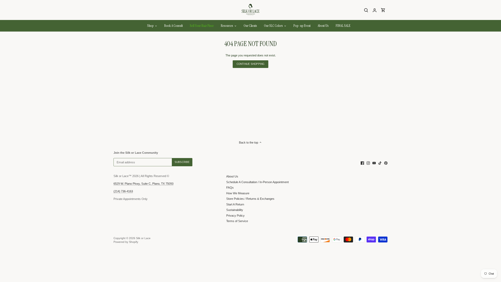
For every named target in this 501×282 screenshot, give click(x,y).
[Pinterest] (385, 163)
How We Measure (237, 193)
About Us (232, 176)
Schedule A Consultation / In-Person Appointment (257, 182)
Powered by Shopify (126, 241)
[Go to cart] (383, 10)
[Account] (374, 10)
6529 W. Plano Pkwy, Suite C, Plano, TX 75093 (143, 183)
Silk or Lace (143, 238)
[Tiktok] (380, 163)
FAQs (230, 187)
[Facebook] (362, 163)
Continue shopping (250, 63)
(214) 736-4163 (123, 191)
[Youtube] (374, 163)
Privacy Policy (235, 215)
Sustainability (234, 210)
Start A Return (235, 204)
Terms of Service (237, 221)
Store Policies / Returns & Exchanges (250, 198)
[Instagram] (368, 163)
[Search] (366, 10)
